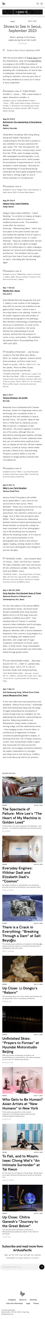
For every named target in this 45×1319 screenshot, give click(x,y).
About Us (22, 1300)
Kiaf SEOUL (36, 61)
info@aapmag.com (7, 1314)
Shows (12, 21)
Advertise (33, 1300)
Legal (28, 1303)
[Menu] (42, 3)
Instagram (12, 1300)
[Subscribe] (41, 1266)
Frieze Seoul (32, 58)
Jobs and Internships (14, 1303)
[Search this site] (38, 3)
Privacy (36, 1303)
